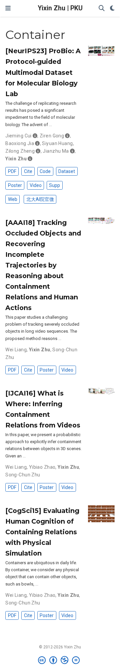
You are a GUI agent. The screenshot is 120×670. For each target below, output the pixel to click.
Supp (54, 185)
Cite (28, 171)
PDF (12, 171)
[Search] (102, 8)
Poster (15, 185)
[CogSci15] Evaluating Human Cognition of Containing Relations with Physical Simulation (42, 532)
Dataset (66, 171)
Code (45, 171)
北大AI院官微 (40, 199)
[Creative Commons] (60, 660)
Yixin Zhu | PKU (60, 8)
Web (12, 199)
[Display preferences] (112, 8)
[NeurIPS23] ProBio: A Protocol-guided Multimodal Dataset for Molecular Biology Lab (43, 72)
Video (36, 185)
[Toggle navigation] (8, 8)
